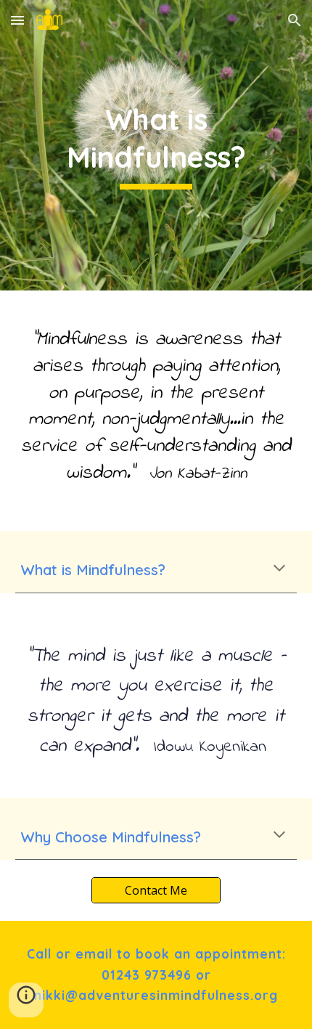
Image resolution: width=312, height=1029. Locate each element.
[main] (156, 145)
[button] (17, 20)
